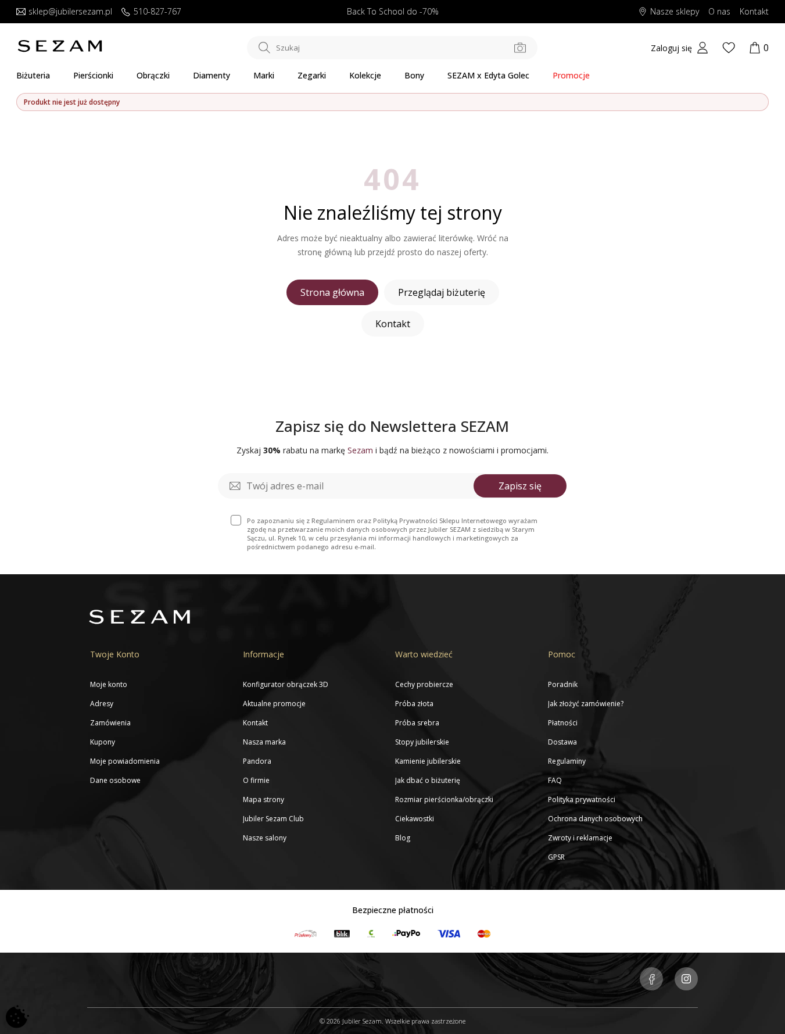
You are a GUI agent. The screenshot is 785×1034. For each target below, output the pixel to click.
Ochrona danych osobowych (595, 819)
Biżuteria (33, 75)
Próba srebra (417, 723)
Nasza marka (264, 742)
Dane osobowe (115, 780)
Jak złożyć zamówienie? (585, 704)
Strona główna (332, 292)
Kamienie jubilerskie (428, 761)
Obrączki (153, 75)
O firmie (256, 780)
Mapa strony (263, 799)
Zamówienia (110, 723)
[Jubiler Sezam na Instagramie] (686, 980)
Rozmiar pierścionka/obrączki (444, 799)
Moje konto (108, 684)
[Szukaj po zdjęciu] (520, 47)
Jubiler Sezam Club (273, 819)
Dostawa (562, 742)
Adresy (101, 704)
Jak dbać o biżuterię (427, 780)
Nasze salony (264, 838)
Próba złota (414, 704)
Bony (414, 75)
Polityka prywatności (581, 799)
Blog (402, 838)
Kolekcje (365, 75)
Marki (263, 75)
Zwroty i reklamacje (580, 838)
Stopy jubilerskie (422, 742)
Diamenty (211, 75)
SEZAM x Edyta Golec (488, 75)
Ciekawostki (414, 819)
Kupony (102, 742)
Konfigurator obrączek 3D (285, 684)
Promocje (571, 75)
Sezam (360, 450)
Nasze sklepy (674, 12)
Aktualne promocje (274, 704)
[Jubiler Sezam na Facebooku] (651, 980)
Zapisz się (520, 486)
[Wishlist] (728, 47)
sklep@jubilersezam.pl (70, 12)
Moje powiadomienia (125, 761)
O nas (719, 12)
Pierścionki (93, 75)
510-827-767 (157, 12)
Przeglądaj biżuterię (441, 292)
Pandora (257, 761)
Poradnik (563, 684)
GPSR (556, 857)
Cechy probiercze (424, 684)
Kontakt (754, 12)
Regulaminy (567, 761)
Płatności (563, 723)
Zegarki (311, 75)
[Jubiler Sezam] (59, 49)
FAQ (555, 780)
